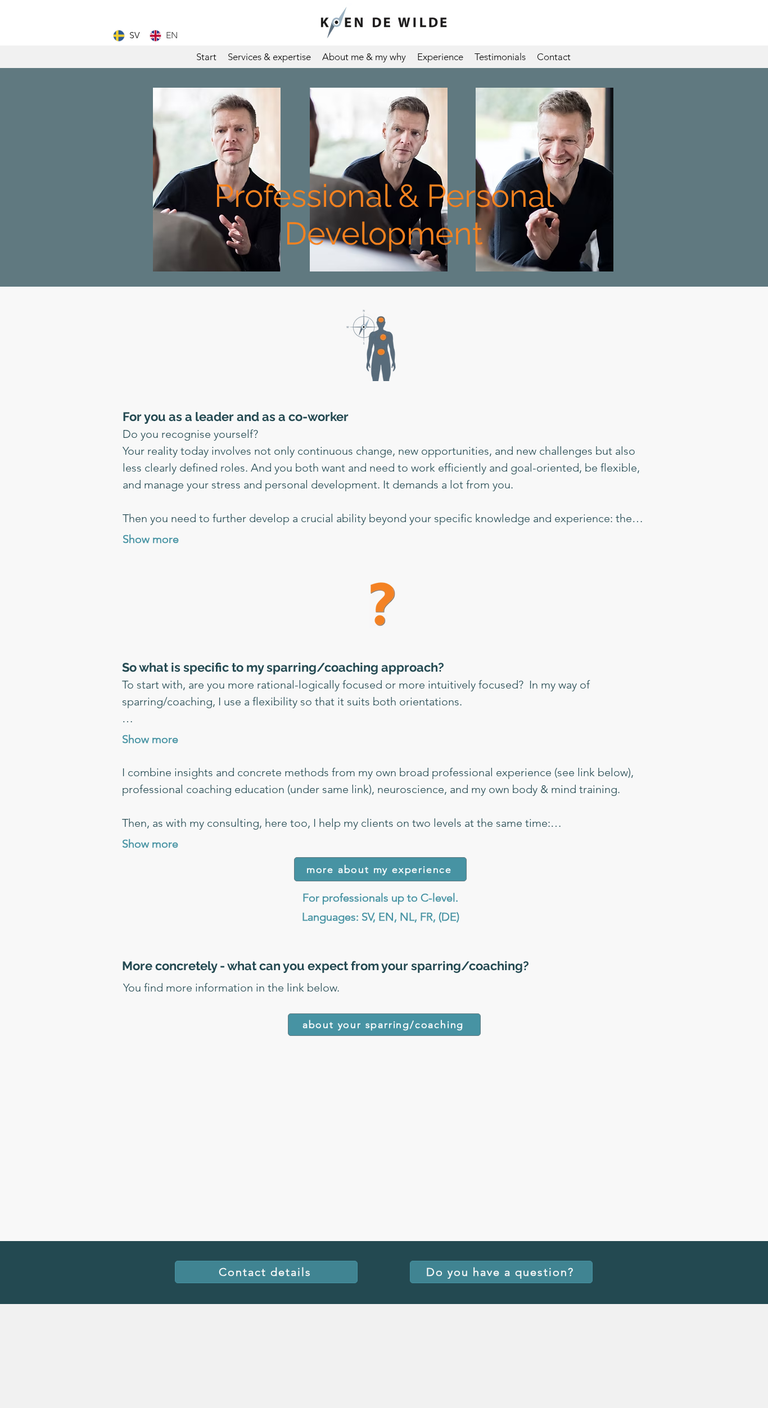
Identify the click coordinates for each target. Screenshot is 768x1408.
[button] (269, 56)
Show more (151, 539)
